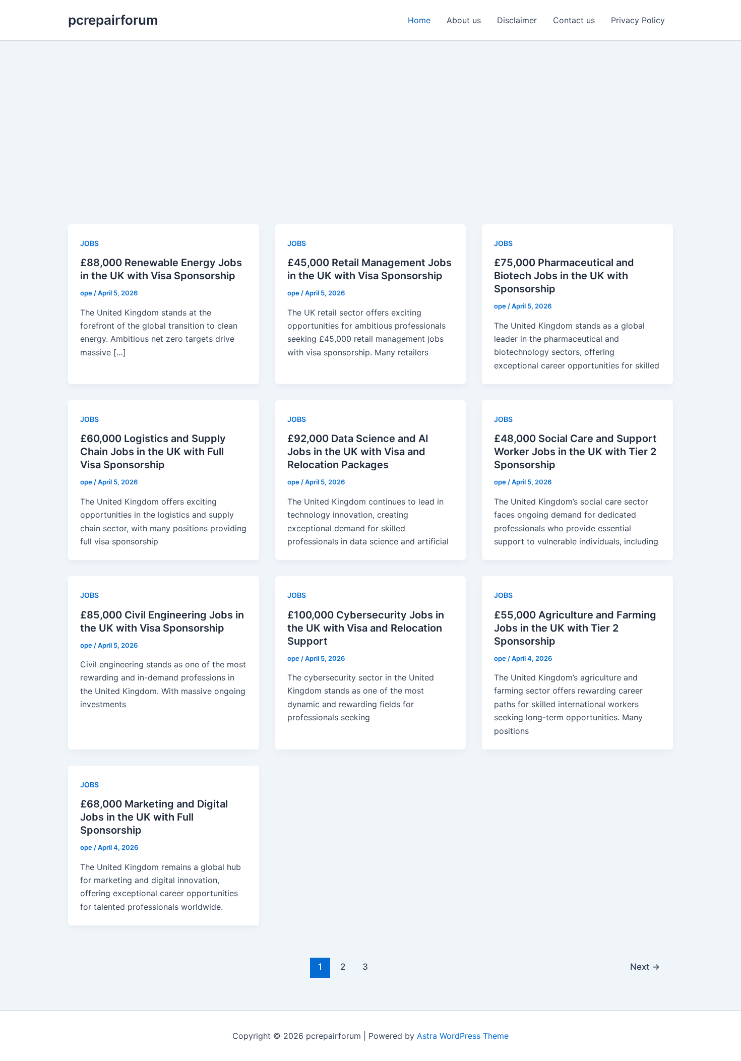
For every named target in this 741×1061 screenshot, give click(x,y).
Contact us (574, 20)
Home (419, 20)
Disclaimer (517, 20)
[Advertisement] (370, 116)
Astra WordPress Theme (463, 1036)
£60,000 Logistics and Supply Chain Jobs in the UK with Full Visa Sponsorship (153, 451)
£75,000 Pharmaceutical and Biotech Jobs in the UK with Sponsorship (564, 276)
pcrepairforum (113, 20)
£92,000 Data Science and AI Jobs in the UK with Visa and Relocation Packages (357, 451)
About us (464, 20)
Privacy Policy (638, 20)
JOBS (89, 243)
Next (645, 966)
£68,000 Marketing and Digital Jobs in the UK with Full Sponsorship (154, 817)
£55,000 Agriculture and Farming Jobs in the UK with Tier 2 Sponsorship (575, 628)
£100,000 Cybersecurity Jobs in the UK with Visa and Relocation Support (365, 628)
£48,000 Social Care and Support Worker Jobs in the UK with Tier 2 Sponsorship (575, 451)
